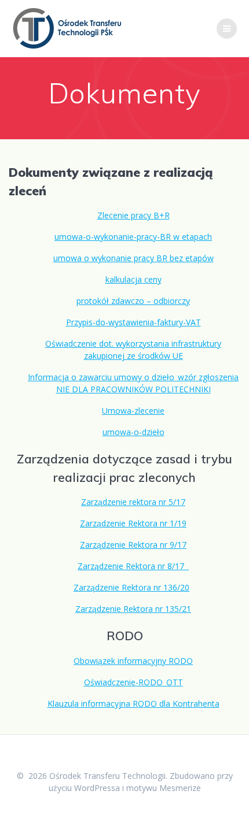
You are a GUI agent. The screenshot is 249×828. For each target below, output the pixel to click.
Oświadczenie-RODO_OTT (133, 682)
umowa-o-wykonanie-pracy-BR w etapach (133, 236)
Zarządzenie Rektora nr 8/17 (133, 565)
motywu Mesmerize (163, 787)
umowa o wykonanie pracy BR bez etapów (133, 258)
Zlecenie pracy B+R (133, 215)
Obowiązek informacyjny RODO (133, 660)
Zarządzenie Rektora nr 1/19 (133, 523)
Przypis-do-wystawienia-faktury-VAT (133, 322)
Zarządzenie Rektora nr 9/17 (133, 544)
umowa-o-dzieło (133, 431)
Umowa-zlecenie (133, 410)
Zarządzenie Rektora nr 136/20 (131, 587)
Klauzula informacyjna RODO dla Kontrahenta (133, 703)
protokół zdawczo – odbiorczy (133, 300)
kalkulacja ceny (133, 279)
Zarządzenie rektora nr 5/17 (133, 501)
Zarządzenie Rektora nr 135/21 (133, 608)
